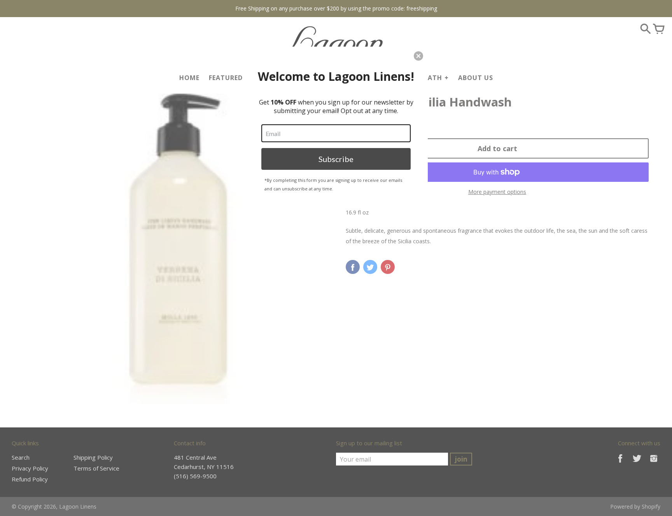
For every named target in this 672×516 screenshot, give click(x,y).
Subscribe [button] (336, 159)
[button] (418, 56)
